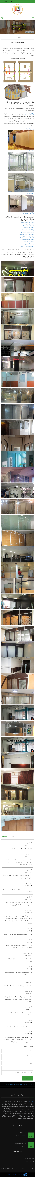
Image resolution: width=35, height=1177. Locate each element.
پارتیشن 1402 (18, 37)
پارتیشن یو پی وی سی (28, 213)
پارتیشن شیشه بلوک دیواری (27, 232)
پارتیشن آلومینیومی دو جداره (27, 244)
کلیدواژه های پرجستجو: (28, 1085)
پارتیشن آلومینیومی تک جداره (27, 246)
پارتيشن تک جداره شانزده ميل (27, 239)
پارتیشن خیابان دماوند (15, 1085)
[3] (12, 836)
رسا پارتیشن (31, 1102)
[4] (14, 836)
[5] (15, 836)
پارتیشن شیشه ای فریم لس (27, 230)
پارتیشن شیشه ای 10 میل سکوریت (26, 235)
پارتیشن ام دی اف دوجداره (27, 225)
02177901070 (7, 2)
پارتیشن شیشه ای (29, 114)
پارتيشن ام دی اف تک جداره (27, 223)
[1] (8, 836)
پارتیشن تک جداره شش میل (27, 237)
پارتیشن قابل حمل (28, 1158)
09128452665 (23, 1135)
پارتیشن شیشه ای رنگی (28, 227)
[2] (10, 836)
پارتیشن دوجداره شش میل (27, 242)
